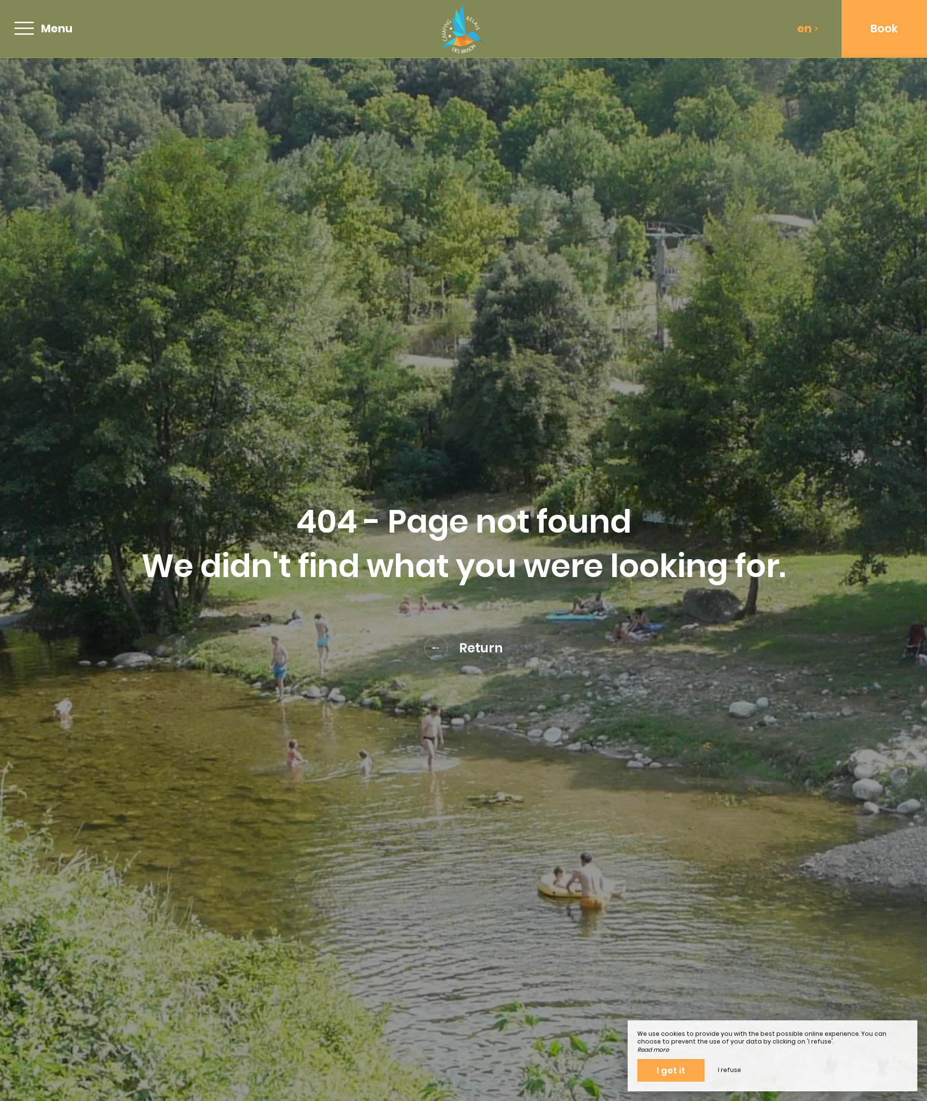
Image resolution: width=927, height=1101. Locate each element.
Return (481, 648)
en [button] (804, 28)
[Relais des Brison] (463, 28)
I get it (671, 1070)
